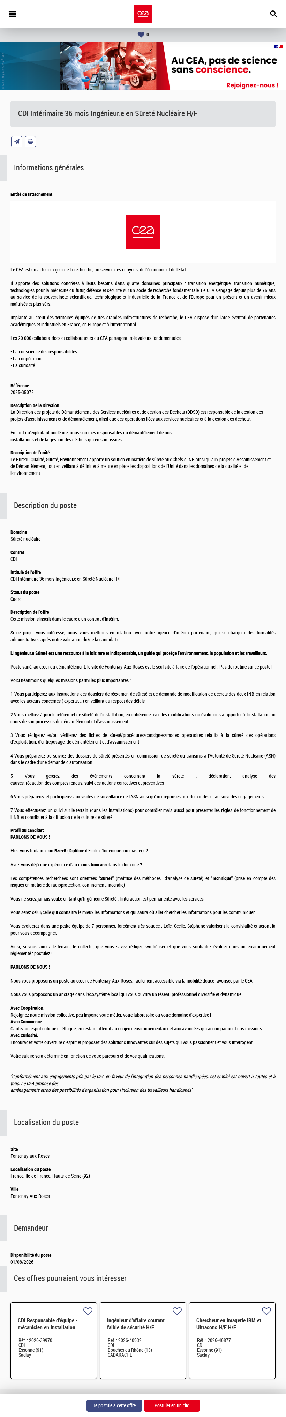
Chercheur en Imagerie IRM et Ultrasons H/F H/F (228, 1324)
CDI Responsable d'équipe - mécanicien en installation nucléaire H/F (48, 1327)
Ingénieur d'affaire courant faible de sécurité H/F (136, 1324)
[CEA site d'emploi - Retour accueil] (143, 14)
